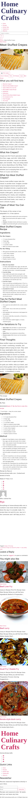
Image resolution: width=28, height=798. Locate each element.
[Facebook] (3, 756)
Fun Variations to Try (8, 97)
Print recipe (5, 73)
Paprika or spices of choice (10, 433)
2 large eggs (7, 418)
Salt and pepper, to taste (10, 431)
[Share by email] (3, 489)
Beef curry (4, 628)
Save (21, 76)
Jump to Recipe (4, 76)
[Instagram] (3, 758)
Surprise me (6, 29)
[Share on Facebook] (3, 485)
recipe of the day (8, 546)
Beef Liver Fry (6, 586)
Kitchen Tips (6, 27)
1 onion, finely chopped (9, 428)
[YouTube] (3, 761)
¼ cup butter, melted (9, 422)
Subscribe (21, 789)
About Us (5, 775)
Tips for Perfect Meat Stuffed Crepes (11, 95)
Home (4, 23)
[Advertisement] (14, 531)
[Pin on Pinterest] (3, 481)
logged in (12, 555)
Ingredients (5, 91)
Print (11, 76)
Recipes (5, 25)
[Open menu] (1, 38)
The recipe (5, 100)
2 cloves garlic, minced (9, 430)
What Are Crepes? (7, 84)
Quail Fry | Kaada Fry (9, 669)
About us (5, 30)
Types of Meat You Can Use (9, 87)
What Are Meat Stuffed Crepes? (10, 85)
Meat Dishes (3, 41)
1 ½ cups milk (7, 420)
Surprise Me (6, 773)
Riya (2, 502)
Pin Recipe (16, 76)
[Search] (1, 36)
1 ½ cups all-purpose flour (10, 417)
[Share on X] (3, 487)
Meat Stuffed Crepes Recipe (9, 89)
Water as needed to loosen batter (12, 424)
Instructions (5, 93)
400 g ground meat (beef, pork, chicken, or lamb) (15, 426)
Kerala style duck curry (10, 719)
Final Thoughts (6, 98)
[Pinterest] (3, 759)
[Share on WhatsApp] (3, 483)
